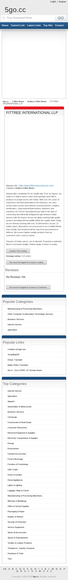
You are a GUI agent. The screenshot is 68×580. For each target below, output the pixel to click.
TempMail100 (13, 354)
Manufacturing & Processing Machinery (25, 496)
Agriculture (12, 396)
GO (61, 18)
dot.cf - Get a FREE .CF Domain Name (25, 370)
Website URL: (12, 186)
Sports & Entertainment (18, 538)
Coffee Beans (18, 101)
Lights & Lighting (15, 485)
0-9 (4, 569)
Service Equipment (16, 527)
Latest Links (34, 25)
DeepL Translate (15, 360)
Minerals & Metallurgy (17, 501)
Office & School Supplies (18, 506)
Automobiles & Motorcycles (20, 407)
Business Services (16, 412)
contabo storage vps (17, 349)
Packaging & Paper (16, 511)
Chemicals (12, 417)
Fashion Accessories (17, 454)
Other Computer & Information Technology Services (30, 314)
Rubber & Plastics (15, 517)
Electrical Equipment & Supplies (21, 433)
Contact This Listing (18, 251)
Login (53, 1)
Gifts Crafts (13, 469)
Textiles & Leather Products (20, 543)
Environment (13, 448)
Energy (11, 443)
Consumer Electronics (17, 428)
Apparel (11, 401)
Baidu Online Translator (18, 365)
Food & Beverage (15, 459)
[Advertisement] (34, 64)
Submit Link (18, 25)
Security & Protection (17, 522)
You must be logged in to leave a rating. (26, 262)
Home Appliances (15, 480)
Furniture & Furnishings (18, 464)
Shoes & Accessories (17, 532)
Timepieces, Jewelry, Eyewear (21, 548)
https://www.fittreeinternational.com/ (36, 185)
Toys (10, 559)
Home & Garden (15, 475)
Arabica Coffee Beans (37, 101)
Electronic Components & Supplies (23, 438)
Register (62, 2)
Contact (59, 25)
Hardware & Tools (15, 553)
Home (5, 25)
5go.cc (15, 10)
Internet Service (15, 391)
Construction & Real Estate (19, 422)
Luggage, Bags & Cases (18, 490)
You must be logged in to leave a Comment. (28, 287)
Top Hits (48, 25)
